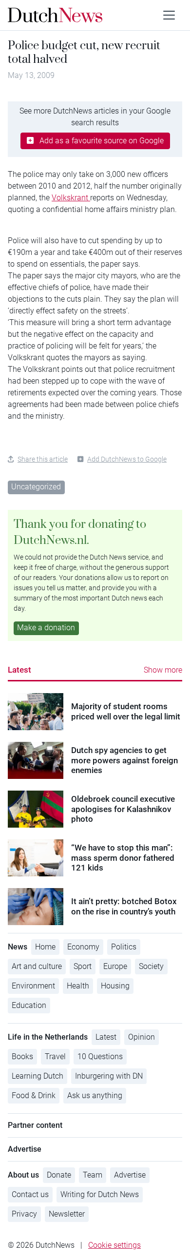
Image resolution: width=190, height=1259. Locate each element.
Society (151, 966)
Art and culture (37, 966)
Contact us (30, 1194)
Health (78, 985)
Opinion (141, 1037)
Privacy (24, 1214)
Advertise (130, 1175)
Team (92, 1175)
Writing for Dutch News (99, 1194)
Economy (83, 946)
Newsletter (67, 1214)
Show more (163, 670)
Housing (115, 985)
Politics (123, 946)
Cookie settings (114, 1245)
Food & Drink (34, 1095)
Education (29, 1005)
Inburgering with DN (109, 1076)
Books (22, 1056)
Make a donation (46, 627)
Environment (33, 985)
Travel (55, 1056)
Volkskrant (71, 197)
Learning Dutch (37, 1076)
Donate (59, 1175)
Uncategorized (36, 486)
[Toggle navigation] (169, 15)
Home (45, 946)
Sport (83, 966)
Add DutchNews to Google (127, 459)
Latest (19, 670)
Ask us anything (94, 1095)
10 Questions (100, 1056)
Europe (115, 966)
